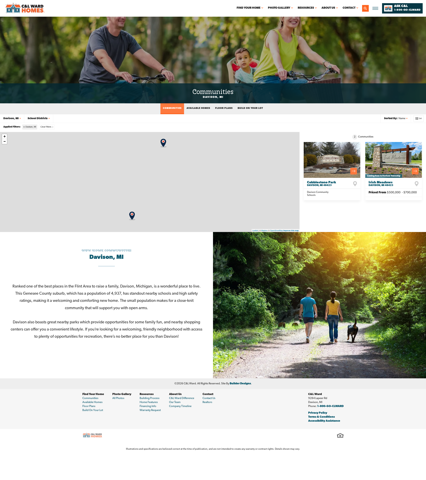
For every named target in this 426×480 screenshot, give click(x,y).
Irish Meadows (381, 184)
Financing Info (148, 406)
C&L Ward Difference (181, 398)
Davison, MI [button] (11, 118)
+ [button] (4, 136)
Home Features (149, 402)
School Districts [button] (38, 118)
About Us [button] (328, 7)
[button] (365, 8)
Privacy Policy (317, 413)
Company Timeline (180, 406)
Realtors (207, 402)
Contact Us (209, 398)
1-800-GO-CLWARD (330, 406)
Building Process (149, 398)
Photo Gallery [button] (279, 7)
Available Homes (198, 108)
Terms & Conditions (321, 417)
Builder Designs (240, 383)
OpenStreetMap (276, 230)
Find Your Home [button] (248, 7)
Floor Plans (224, 108)
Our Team (175, 402)
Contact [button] (349, 7)
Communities (172, 108)
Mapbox (264, 230)
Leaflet (255, 230)
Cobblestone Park (321, 184)
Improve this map (291, 230)
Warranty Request (150, 410)
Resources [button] (306, 7)
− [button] (4, 141)
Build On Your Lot (250, 108)
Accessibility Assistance (324, 421)
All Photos (118, 398)
